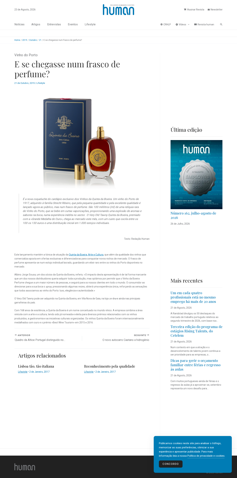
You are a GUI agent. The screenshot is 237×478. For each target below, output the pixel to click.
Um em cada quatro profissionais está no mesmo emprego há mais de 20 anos (193, 297)
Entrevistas (54, 24)
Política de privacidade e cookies (206, 455)
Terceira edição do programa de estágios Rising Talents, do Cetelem (196, 331)
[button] (187, 24)
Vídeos (182, 24)
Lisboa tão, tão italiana (36, 366)
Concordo (171, 464)
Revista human (206, 24)
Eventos (73, 24)
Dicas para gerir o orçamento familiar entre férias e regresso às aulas (196, 364)
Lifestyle (90, 24)
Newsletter (217, 9)
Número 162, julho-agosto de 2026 (193, 215)
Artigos (35, 24)
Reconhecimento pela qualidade (109, 366)
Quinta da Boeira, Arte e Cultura (86, 254)
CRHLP (167, 24)
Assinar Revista (195, 9)
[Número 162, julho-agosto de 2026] (196, 174)
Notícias (19, 24)
